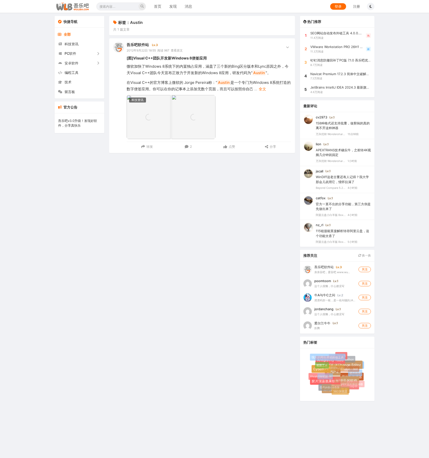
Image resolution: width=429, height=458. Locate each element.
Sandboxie (323, 375)
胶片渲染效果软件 (326, 382)
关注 (365, 269)
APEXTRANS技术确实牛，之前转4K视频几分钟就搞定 (343, 152)
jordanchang (323, 309)
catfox (320, 198)
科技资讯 (71, 44)
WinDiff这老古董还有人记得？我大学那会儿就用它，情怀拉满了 (342, 179)
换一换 (366, 255)
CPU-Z (334, 373)
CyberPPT (322, 370)
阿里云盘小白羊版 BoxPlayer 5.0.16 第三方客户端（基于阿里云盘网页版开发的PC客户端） (331, 215)
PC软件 (70, 53)
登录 (338, 6)
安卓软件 (71, 63)
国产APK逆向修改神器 (348, 383)
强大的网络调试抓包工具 (327, 357)
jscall (319, 171)
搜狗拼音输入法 (333, 366)
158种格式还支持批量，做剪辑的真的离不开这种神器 (343, 125)
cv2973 (321, 117)
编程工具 (71, 72)
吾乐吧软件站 (138, 44)
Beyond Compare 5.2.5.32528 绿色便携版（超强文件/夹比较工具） (331, 188)
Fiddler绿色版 (330, 386)
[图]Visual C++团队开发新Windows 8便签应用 (167, 58)
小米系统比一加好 (346, 367)
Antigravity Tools (331, 361)
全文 (262, 89)
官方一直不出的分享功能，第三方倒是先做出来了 (343, 206)
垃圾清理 (339, 378)
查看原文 (177, 50)
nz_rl (319, 225)
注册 (356, 6)
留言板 (70, 92)
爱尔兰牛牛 (322, 323)
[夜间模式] (370, 6)
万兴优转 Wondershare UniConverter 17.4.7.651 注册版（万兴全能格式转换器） (331, 134)
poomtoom (322, 281)
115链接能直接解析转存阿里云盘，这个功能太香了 (342, 233)
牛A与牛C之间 (324, 295)
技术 (68, 82)
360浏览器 (340, 391)
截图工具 (321, 364)
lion (318, 144)
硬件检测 (354, 372)
